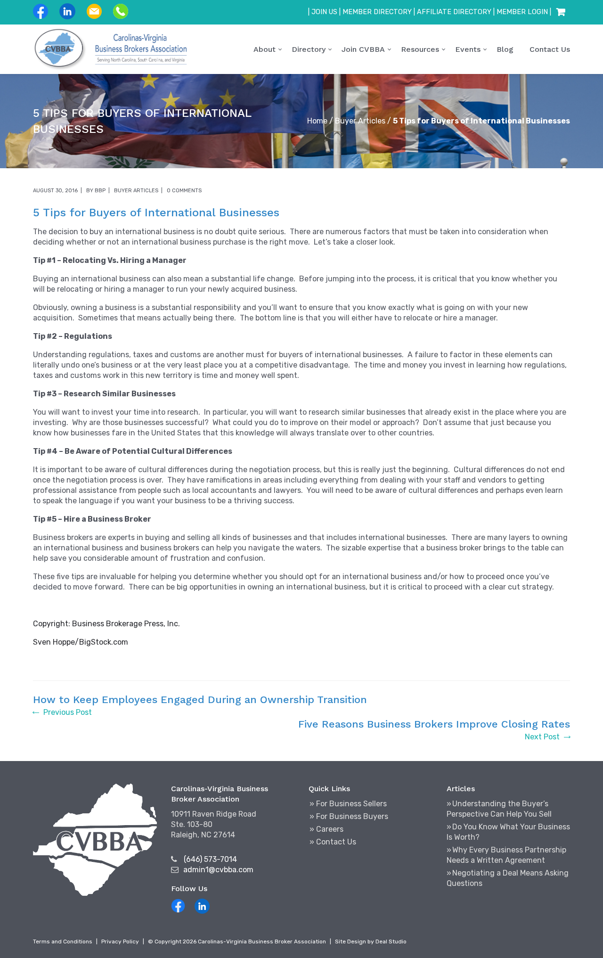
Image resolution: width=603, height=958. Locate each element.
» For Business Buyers (349, 816)
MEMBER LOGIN (522, 12)
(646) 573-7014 (210, 859)
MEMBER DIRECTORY (377, 12)
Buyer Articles (360, 120)
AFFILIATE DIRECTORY (454, 12)
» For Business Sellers (348, 803)
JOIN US (324, 12)
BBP (100, 191)
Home (317, 120)
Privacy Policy (120, 941)
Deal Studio (391, 941)
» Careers (326, 829)
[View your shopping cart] (561, 12)
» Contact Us (333, 841)
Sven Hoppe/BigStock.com (80, 642)
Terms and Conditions (62, 941)
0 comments (184, 191)
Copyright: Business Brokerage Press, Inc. (106, 623)
